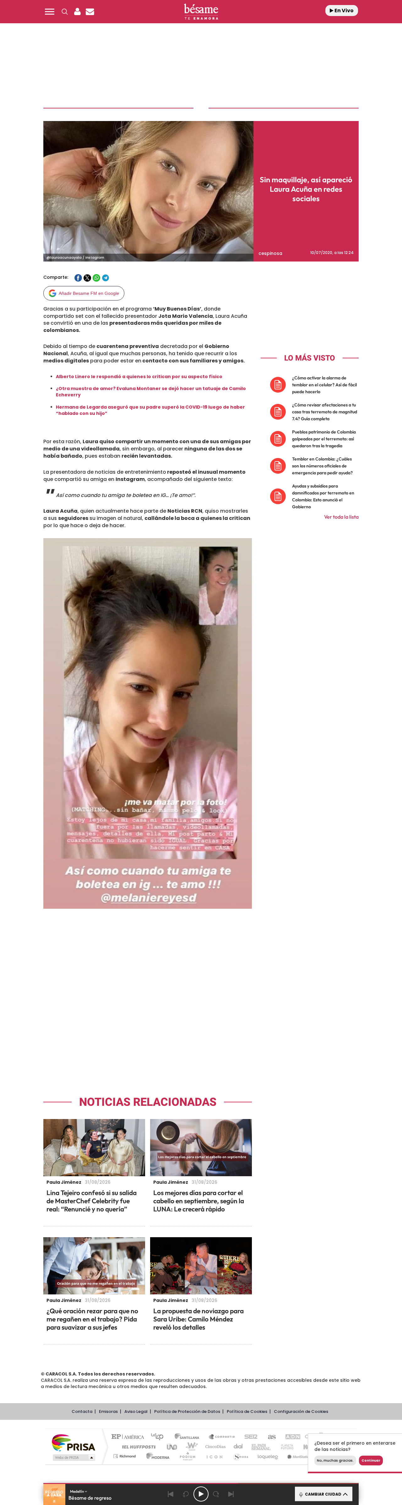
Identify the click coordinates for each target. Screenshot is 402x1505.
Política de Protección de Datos (187, 1411)
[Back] (170, 1494)
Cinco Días (214, 1447)
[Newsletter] (90, 11)
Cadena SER (249, 1437)
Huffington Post (137, 1447)
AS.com (269, 1437)
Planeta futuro (284, 1447)
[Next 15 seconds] (216, 1494)
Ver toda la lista (341, 517)
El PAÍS (129, 1437)
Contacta (82, 1411)
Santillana (188, 1437)
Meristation (298, 1456)
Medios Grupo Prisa (73, 1457)
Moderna (156, 1456)
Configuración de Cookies (301, 1411)
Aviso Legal (136, 1411)
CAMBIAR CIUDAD (322, 1494)
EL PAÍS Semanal (261, 1447)
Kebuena (307, 1447)
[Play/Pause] (201, 1494)
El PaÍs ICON (214, 1456)
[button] (49, 11)
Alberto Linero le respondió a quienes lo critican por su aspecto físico (139, 376)
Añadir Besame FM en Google (89, 293)
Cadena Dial (238, 1447)
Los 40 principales (159, 1437)
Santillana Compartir (222, 1437)
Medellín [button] (77, 1491)
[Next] (231, 1494)
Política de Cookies (247, 1411)
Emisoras (108, 1411)
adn (290, 1437)
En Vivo (344, 10)
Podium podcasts (187, 1456)
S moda (240, 1456)
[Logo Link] (201, 11)
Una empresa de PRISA (73, 1442)
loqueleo (268, 1456)
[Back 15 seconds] (185, 1494)
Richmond (125, 1456)
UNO (172, 1447)
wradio (190, 1447)
